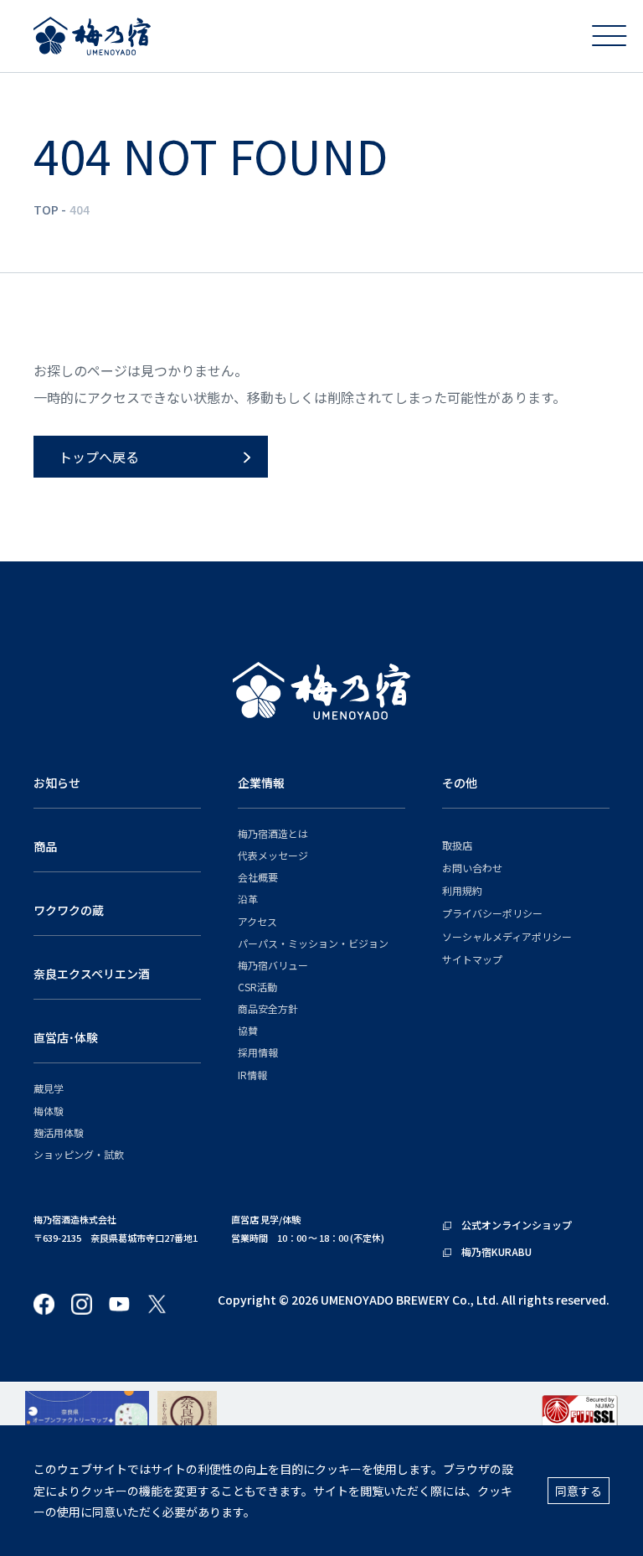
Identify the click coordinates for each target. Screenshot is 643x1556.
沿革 (248, 899)
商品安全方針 (268, 1008)
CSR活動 (257, 987)
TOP (46, 209)
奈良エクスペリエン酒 (91, 973)
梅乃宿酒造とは (273, 833)
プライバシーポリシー (492, 913)
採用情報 (258, 1052)
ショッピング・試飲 (78, 1154)
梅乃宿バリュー (273, 965)
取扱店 (457, 845)
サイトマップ (472, 959)
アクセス (257, 921)
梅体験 (48, 1111)
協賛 (248, 1030)
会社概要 (258, 877)
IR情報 (252, 1074)
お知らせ (56, 782)
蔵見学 (48, 1088)
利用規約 (462, 890)
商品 (45, 846)
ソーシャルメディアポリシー (507, 936)
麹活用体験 (58, 1132)
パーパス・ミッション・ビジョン (313, 943)
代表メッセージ (273, 855)
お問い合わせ (472, 868)
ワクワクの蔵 (68, 910)
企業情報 (261, 782)
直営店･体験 (65, 1037)
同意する (578, 1490)
